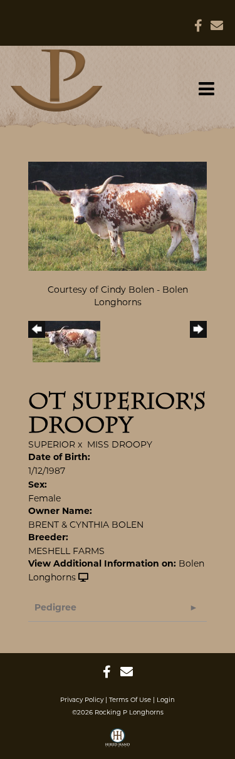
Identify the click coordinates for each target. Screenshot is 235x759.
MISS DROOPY (119, 444)
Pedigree (55, 608)
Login (166, 700)
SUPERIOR (51, 444)
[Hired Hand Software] (117, 742)
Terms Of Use (130, 700)
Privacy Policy (81, 700)
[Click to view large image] (117, 215)
